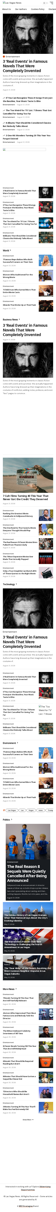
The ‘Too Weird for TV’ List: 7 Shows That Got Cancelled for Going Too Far (20, 222)
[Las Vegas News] (12, 3)
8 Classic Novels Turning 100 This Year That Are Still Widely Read (19, 1047)
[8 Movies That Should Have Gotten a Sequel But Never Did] (46, 1077)
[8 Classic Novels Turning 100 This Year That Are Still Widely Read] (46, 1047)
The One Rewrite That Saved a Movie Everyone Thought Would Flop (19, 529)
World (6, 250)
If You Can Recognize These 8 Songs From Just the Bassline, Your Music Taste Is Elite (19, 207)
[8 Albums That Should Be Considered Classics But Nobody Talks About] (46, 237)
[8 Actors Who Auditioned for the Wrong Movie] (46, 275)
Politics (6, 819)
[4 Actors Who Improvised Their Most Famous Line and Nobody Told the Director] (46, 1014)
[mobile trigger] (50, 3)
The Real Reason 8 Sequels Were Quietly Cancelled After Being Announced (27, 873)
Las (22, 810)
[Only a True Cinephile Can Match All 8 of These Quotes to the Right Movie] (46, 572)
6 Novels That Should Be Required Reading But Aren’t (18, 1062)
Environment (9, 743)
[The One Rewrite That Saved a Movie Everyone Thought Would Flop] (46, 529)
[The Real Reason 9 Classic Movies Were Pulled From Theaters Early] (46, 544)
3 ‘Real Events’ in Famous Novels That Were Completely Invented (25, 66)
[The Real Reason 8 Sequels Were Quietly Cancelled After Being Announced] (28, 841)
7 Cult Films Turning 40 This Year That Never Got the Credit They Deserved (25, 497)
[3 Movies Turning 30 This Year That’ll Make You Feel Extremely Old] (46, 1107)
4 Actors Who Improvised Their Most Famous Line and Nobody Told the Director (19, 1015)
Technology (9, 584)
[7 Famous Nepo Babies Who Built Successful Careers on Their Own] (46, 260)
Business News (10, 319)
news (41, 810)
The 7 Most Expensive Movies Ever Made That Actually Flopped (18, 557)
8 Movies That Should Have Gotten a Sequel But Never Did (19, 1077)
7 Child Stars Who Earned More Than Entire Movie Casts (19, 291)
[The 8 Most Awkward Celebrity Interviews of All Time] (46, 1032)
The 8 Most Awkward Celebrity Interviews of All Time (16, 1032)
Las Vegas (12, 810)
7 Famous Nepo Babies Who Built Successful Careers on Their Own (18, 260)
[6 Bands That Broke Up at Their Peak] (46, 306)
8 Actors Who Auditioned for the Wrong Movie (18, 275)
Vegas (31, 810)
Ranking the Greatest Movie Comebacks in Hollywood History (18, 514)
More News (9, 989)
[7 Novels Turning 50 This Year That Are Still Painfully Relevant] (46, 999)
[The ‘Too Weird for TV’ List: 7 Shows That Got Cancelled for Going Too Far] (46, 223)
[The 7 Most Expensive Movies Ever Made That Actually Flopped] (46, 558)
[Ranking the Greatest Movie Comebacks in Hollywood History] (46, 515)
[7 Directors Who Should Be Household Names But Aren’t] (46, 1092)
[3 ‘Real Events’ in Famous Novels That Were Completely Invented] (28, 34)
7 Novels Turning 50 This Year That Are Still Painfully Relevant (18, 999)
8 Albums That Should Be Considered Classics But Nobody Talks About (19, 237)
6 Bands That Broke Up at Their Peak (19, 305)
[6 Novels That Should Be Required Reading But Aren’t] (46, 1062)
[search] (38, 3)
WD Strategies (26, 1206)
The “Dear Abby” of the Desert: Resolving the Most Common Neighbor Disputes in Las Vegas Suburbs (27, 971)
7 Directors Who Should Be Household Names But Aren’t (16, 1092)
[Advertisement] (28, 424)
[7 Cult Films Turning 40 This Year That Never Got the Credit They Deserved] (28, 475)
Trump (50, 810)
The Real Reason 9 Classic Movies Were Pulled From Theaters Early (20, 543)
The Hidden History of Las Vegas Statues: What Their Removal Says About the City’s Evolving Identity (26, 918)
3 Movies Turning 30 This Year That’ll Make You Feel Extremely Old (19, 1108)
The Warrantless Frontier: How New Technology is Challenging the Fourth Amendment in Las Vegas (23, 944)
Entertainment (13, 57)
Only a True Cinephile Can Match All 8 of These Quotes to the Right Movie (19, 572)
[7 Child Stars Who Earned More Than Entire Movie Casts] (46, 291)
